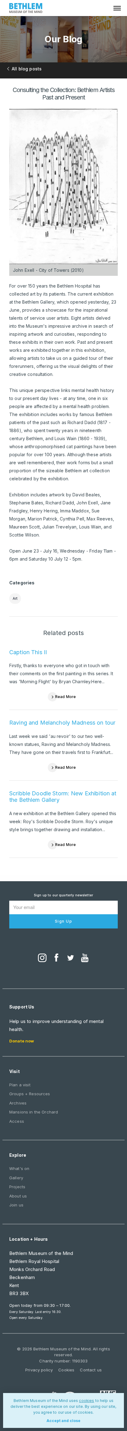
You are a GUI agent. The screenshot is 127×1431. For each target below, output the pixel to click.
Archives (18, 1103)
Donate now (21, 1040)
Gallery (16, 1177)
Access (16, 1121)
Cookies (66, 1369)
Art (15, 598)
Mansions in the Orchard (33, 1111)
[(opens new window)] (42, 958)
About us (18, 1195)
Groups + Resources (29, 1093)
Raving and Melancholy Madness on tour (62, 722)
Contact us (90, 1369)
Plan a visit (20, 1084)
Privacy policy (39, 1369)
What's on (19, 1168)
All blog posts (27, 68)
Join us (16, 1204)
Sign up (63, 921)
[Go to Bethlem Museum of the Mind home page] (26, 9)
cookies (86, 1400)
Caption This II (28, 652)
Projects (17, 1186)
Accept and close (63, 1420)
